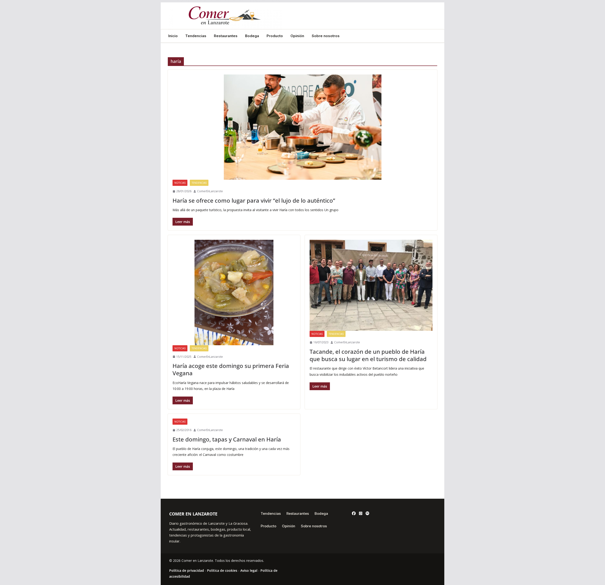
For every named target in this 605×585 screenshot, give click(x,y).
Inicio (173, 36)
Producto (275, 36)
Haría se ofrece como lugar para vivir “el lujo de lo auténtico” (254, 200)
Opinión (297, 36)
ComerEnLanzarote (210, 191)
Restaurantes (226, 36)
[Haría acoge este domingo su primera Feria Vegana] (234, 292)
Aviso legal (248, 570)
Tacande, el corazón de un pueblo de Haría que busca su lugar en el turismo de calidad (368, 355)
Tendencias (195, 36)
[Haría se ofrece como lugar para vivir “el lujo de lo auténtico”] (302, 127)
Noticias (180, 182)
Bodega (252, 36)
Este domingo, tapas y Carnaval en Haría (227, 439)
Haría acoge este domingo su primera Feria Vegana (231, 369)
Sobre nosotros (326, 36)
